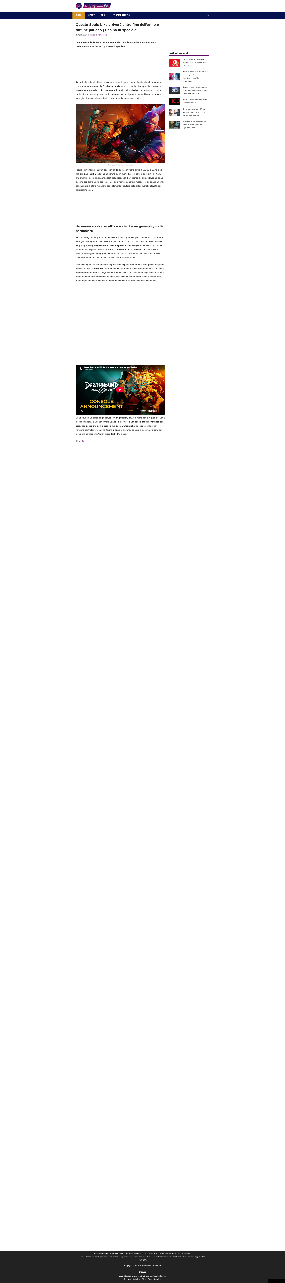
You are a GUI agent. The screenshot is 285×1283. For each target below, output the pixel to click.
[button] (208, 15)
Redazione (136, 1279)
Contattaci (157, 1266)
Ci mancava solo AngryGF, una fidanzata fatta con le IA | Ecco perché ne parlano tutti (194, 112)
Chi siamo (127, 1279)
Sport (91, 15)
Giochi (79, 15)
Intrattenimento (121, 15)
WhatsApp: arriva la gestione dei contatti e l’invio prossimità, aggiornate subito (194, 124)
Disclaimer (157, 1279)
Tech (103, 15)
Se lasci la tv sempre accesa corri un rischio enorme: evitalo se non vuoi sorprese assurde (195, 90)
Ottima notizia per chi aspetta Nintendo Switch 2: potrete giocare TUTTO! (195, 62)
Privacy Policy (147, 1279)
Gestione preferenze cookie (276, 1281)
